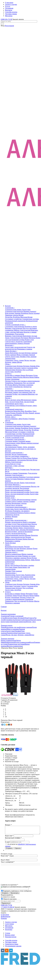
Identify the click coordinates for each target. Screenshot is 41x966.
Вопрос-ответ (10, 935)
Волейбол (28, 411)
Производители (10, 937)
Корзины (25, 526)
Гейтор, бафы (30, 560)
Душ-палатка (19, 334)
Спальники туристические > (15, 439)
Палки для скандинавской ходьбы (22, 339)
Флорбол (19, 413)
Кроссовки (9, 368)
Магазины (8, 926)
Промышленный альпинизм (15, 321)
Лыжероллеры (10, 358)
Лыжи (7, 353)
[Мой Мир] (9, 724)
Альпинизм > (10, 308)
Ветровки (29, 375)
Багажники (29, 531)
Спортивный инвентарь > (14, 409)
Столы (7, 464)
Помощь (4, 918)
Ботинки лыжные (31, 353)
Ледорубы (9, 317)
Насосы (34, 524)
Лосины (8, 381)
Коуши (21, 315)
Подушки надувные (12, 486)
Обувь (7, 582)
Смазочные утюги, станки (14, 360)
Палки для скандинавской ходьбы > (18, 490)
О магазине (5, 915)
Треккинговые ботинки (13, 370)
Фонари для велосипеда (14, 522)
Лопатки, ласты (29, 390)
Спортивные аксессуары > (14, 404)
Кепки (31, 377)
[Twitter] (4, 724)
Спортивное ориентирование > (16, 507)
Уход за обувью (27, 370)
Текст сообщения (7, 862)
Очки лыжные (31, 356)
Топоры (8, 458)
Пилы (25, 458)
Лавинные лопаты (12, 315)
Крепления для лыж (30, 336)
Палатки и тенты (31, 326)
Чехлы (14, 454)
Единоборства (18, 387)
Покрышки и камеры (24, 349)
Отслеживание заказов (13, 946)
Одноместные (25, 469)
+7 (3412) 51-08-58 (7, 907)
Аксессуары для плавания (14, 390)
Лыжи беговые (10, 543)
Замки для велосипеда (26, 528)
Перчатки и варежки (25, 385)
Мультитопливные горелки (27, 499)
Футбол (26, 413)
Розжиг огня (29, 340)
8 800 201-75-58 (6, 19)
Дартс (34, 411)
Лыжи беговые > (11, 351)
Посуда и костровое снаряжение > (17, 456)
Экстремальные (11, 447)
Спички (14, 458)
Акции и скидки (11, 922)
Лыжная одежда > (11, 552)
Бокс (23, 411)
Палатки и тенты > (12, 445)
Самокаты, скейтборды (13, 415)
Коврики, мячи (16, 419)
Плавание (26, 620)
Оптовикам (9, 927)
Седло (14, 524)
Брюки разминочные (8, 640)
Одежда (8, 592)
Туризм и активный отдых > (15, 324)
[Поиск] (2, 23)
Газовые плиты (10, 501)
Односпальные (25, 486)
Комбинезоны (10, 539)
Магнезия (24, 317)
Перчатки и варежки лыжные (16, 558)
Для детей (8, 387)
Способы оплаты (11, 940)
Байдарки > (9, 467)
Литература (27, 387)
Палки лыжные (11, 355)
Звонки (16, 528)
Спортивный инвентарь (17, 622)
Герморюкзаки (22, 454)
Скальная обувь (32, 368)
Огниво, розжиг (11, 499)
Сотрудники (9, 924)
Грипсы (8, 530)
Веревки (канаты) (29, 311)
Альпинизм (9, 422)
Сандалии (17, 368)
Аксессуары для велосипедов (15, 347)
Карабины (25, 313)
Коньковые (9, 546)
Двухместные (35, 469)
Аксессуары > (10, 563)
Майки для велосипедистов (15, 537)
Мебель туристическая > (14, 462)
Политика (8, 929)
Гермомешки (10, 334)
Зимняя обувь (35, 366)
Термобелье (9, 383)
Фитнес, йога (31, 622)
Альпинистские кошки (13, 309)
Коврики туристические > (14, 475)
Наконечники (10, 496)
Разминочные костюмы (13, 556)
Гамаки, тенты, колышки (26, 447)
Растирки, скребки (27, 565)
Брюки (23, 375)
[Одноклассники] (7, 724)
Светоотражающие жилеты (15, 535)
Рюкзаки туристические (14, 328)
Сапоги (24, 368)
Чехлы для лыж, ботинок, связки (17, 635)
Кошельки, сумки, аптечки (14, 466)
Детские (27, 546)
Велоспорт (9, 518)
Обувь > (8, 364)
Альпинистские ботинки (14, 366)
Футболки (9, 385)
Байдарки (20, 332)
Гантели (8, 419)
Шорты (15, 385)
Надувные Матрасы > (13, 484)
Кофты (36, 377)
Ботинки (26, 366)
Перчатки (34, 535)
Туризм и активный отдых (14, 437)
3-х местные (29, 449)
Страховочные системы (30, 319)
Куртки (20, 377)
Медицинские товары (29, 400)
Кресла (13, 464)
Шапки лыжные (27, 554)
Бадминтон (9, 411)
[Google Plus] (11, 724)
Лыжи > (8, 545)
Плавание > (9, 388)
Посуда (20, 458)
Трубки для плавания (20, 394)
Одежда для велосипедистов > (16, 533)
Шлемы (28, 535)
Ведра (35, 460)
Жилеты (26, 377)
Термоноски (18, 383)
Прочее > (8, 398)
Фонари (27, 343)
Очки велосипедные (23, 524)
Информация (5, 916)
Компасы (20, 513)
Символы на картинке (9, 885)
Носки (29, 558)
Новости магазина (10, 899)
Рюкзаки (8, 454)
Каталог (8, 306)
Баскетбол (17, 411)
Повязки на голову (29, 556)
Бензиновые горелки (19, 503)
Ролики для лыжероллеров (23, 577)
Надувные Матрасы (28, 338)
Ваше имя (5, 856)
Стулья (18, 464)
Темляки (23, 356)
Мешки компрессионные (30, 443)
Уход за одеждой (29, 383)
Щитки (26, 509)
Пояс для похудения (12, 402)
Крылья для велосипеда (13, 526)
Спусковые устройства (13, 319)
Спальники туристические (15, 326)
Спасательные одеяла (13, 443)
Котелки (29, 460)
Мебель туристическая (22, 330)
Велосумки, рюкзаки (18, 530)
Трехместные (15, 469)
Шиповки (32, 509)
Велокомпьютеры (32, 530)
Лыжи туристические (13, 338)
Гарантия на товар (11, 944)
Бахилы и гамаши (30, 332)
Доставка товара (11, 942)
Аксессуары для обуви (13, 372)
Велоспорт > (9, 345)
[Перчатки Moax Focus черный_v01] (19, 696)
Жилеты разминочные (13, 554)
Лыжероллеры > (11, 573)
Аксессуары (26, 309)
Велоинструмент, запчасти (15, 531)
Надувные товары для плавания (16, 392)
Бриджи (31, 539)
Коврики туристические (14, 336)
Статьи (7, 933)
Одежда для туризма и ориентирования (25, 381)
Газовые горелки (22, 501)
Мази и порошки (23, 355)
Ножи (29, 458)
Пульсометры (10, 405)
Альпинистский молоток (14, 311)
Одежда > (8, 373)
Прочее (33, 620)
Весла (7, 469)
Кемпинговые (10, 449)
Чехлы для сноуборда (13, 565)
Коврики (22, 477)
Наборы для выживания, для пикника (21, 459)
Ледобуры (16, 317)
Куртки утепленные (12, 379)
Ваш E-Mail (5, 860)
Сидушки (13, 479)
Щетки (19, 362)
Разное (7, 413)
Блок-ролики (10, 313)
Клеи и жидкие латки (13, 400)
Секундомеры (20, 405)
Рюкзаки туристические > (14, 452)
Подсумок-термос (11, 567)
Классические (18, 546)
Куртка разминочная (22, 642)
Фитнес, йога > (10, 417)
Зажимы (18, 313)
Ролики (13, 413)
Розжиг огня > (10, 498)
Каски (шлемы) (34, 313)
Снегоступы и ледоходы (14, 341)
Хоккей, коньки (34, 413)
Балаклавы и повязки (13, 375)
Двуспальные (24, 488)
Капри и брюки (29, 513)
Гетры (35, 375)
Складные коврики (12, 477)
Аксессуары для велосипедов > (16, 520)
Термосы (20, 343)
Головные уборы (11, 377)
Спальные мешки (11, 441)
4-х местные (20, 449)
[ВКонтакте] (2, 724)
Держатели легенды (12, 515)
